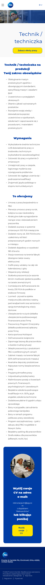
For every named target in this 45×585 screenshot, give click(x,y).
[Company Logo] (10, 5)
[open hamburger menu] (2, 5)
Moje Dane (28, 576)
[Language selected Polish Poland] (40, 5)
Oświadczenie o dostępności (12, 576)
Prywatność (19, 578)
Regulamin (8, 578)
